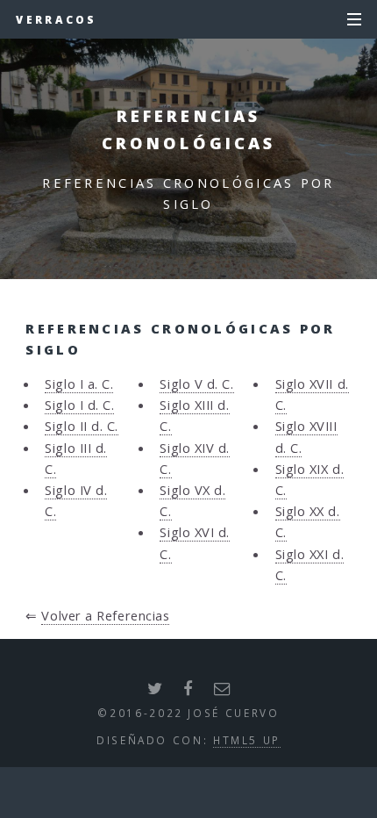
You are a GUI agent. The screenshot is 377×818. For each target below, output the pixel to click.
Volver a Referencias (105, 615)
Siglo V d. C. (196, 383)
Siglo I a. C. (79, 383)
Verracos (56, 19)
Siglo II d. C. (81, 425)
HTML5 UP (247, 740)
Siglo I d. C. (79, 404)
